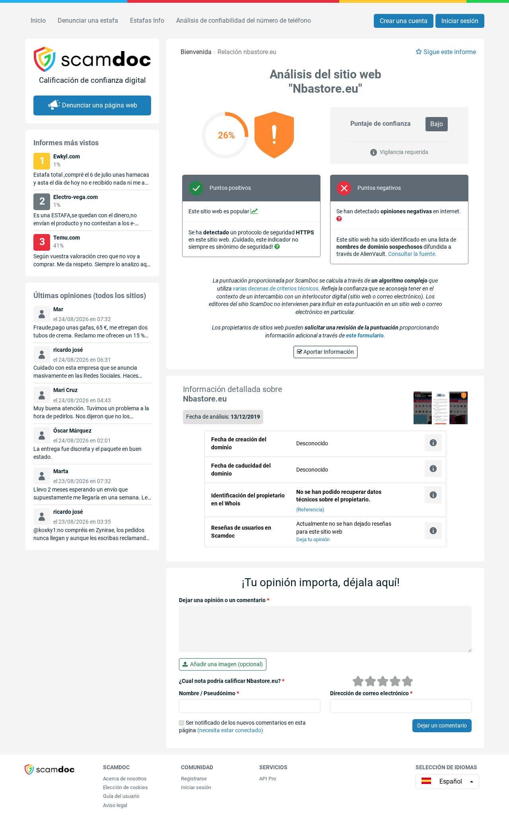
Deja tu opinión (313, 539)
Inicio (38, 20)
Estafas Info (147, 20)
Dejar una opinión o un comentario (224, 600)
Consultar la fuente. (412, 254)
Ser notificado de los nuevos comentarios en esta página (242, 727)
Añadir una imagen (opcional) (225, 664)
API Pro (267, 779)
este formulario (365, 335)
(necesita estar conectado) (230, 730)
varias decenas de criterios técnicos (276, 288)
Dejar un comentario (442, 725)
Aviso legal (115, 805)
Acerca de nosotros (125, 779)
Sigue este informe (450, 52)
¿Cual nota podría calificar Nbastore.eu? (231, 681)
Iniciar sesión (459, 21)
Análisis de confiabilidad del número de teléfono (243, 20)
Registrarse (194, 779)
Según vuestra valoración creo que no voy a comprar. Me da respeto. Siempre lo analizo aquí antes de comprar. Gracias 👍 (92, 264)
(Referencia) (310, 510)
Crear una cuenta (403, 21)
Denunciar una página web (99, 105)
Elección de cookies (125, 787)
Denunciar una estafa (88, 20)
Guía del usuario (121, 796)
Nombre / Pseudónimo (209, 693)
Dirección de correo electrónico (371, 693)
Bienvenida (196, 52)
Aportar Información (328, 352)
